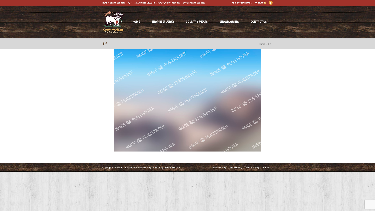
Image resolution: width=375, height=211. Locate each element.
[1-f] (187, 100)
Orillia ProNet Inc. (172, 167)
